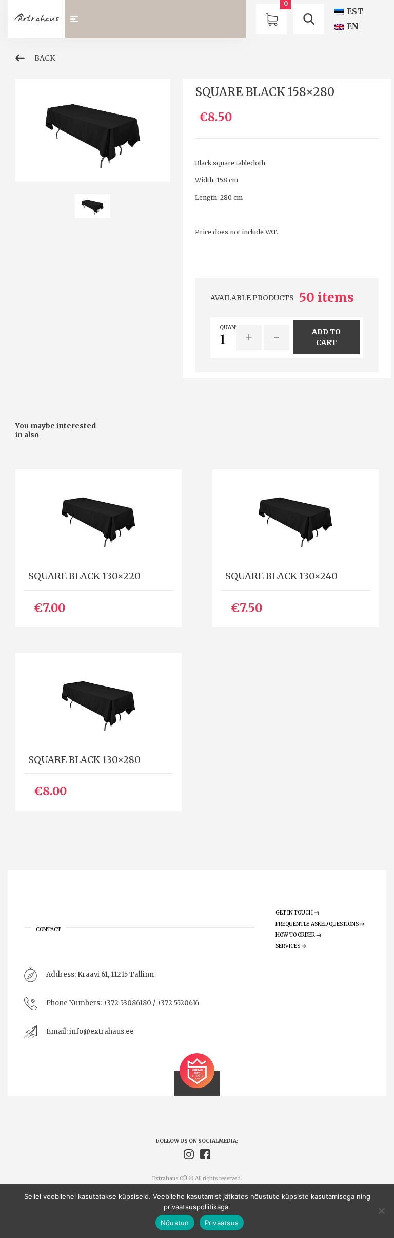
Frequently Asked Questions (317, 924)
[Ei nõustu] (381, 1211)
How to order (295, 934)
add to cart (326, 337)
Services (287, 946)
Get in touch (294, 912)
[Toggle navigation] (78, 19)
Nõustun (175, 1222)
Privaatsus (222, 1222)
